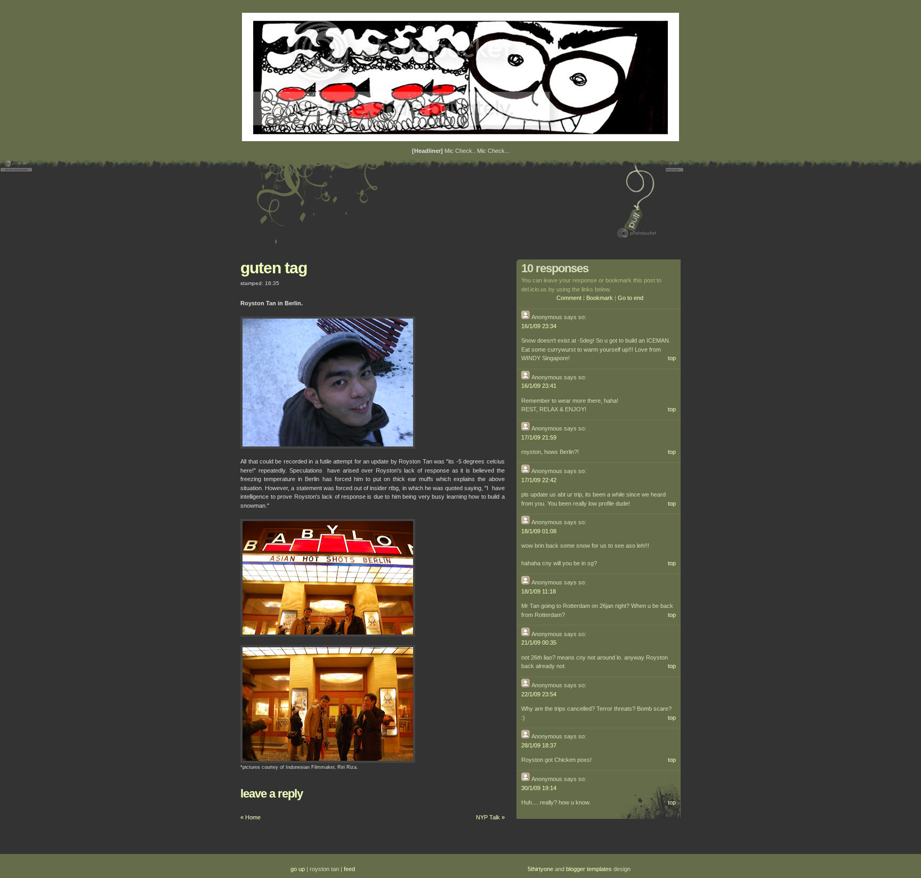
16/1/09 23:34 (538, 326)
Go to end (630, 298)
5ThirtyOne (540, 869)
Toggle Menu (638, 199)
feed (349, 869)
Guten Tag (273, 268)
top (672, 358)
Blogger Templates (589, 869)
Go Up (297, 869)
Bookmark (599, 298)
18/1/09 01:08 (538, 531)
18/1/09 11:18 (538, 591)
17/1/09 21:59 (538, 437)
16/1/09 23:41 (538, 386)
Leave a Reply (271, 793)
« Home (250, 817)
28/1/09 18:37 (538, 745)
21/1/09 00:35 (538, 642)
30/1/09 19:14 (538, 788)
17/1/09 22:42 (538, 480)
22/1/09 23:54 (538, 694)
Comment (568, 298)
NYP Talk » (490, 817)
